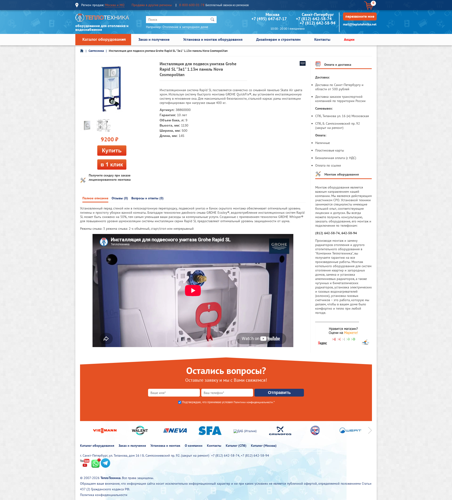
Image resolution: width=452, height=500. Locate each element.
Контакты (322, 39)
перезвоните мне (359, 16)
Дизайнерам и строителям (278, 39)
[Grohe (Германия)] (303, 64)
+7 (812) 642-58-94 (317, 23)
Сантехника (96, 51)
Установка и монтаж (165, 445)
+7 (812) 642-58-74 (314, 18)
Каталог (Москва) (264, 445)
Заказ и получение (154, 39)
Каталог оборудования (104, 39)
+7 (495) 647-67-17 (269, 18)
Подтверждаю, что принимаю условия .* (228, 402)
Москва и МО (115, 5)
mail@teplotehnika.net (359, 24)
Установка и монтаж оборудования (212, 39)
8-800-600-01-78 (192, 5)
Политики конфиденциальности (253, 402)
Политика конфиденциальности (103, 495)
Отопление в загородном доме (185, 27)
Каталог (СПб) (236, 445)
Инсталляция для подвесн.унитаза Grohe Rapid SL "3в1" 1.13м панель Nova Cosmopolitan (168, 51)
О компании (193, 445)
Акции (349, 39)
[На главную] (102, 19)
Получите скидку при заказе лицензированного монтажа (110, 177)
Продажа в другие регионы (152, 5)
